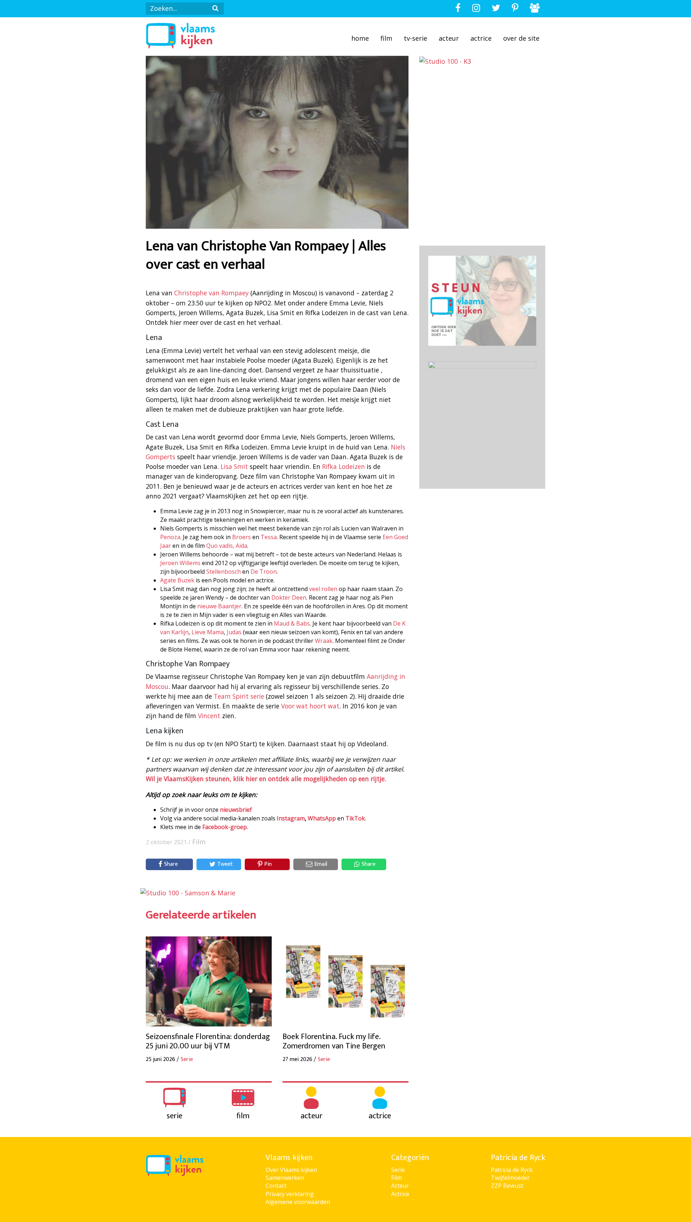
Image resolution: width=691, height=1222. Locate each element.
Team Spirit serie (239, 696)
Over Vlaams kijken (291, 1170)
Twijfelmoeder (510, 1178)
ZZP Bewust (507, 1186)
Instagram (291, 818)
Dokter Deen (288, 597)
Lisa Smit (234, 466)
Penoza (170, 537)
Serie (398, 1170)
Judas (234, 632)
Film (386, 38)
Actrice (481, 38)
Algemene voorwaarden (298, 1202)
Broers (241, 537)
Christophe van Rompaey (211, 292)
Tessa (269, 537)
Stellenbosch (223, 572)
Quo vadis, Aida (226, 546)
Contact (276, 1186)
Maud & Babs (292, 623)
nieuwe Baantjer (219, 606)
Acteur (449, 38)
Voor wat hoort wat (310, 706)
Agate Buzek (177, 580)
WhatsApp (322, 818)
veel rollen (323, 589)
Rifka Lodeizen (343, 466)
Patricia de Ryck (512, 1170)
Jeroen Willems (180, 563)
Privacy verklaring (290, 1194)
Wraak (324, 641)
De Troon (263, 572)
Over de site (521, 38)
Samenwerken (285, 1178)
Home (360, 38)
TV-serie (415, 38)
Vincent (209, 715)
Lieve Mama (207, 632)
